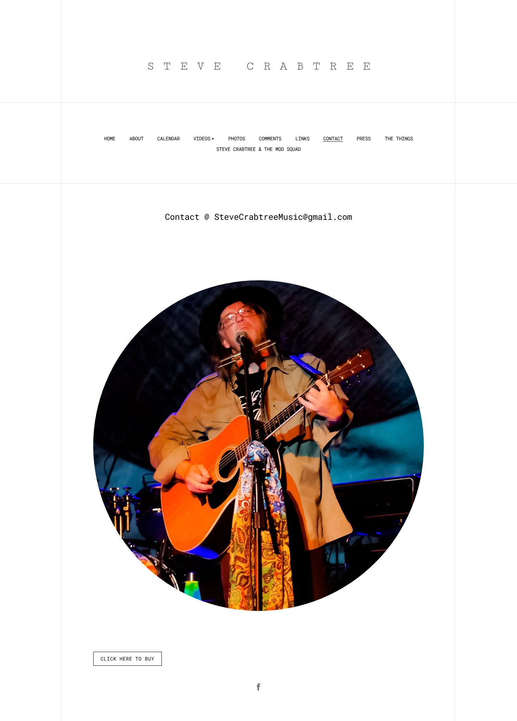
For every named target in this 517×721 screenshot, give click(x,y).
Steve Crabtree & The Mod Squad (258, 149)
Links (302, 138)
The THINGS (399, 138)
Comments (270, 138)
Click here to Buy (127, 658)
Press (364, 138)
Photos (236, 138)
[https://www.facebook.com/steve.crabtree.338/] (258, 686)
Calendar (168, 138)
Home (109, 138)
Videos (201, 138)
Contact (333, 138)
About (136, 138)
